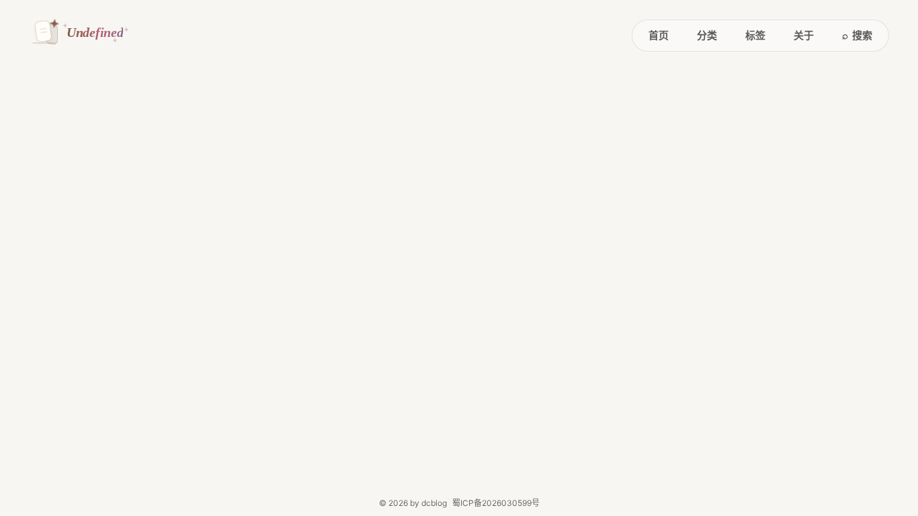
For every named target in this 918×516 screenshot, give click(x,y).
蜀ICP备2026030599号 (496, 503)
